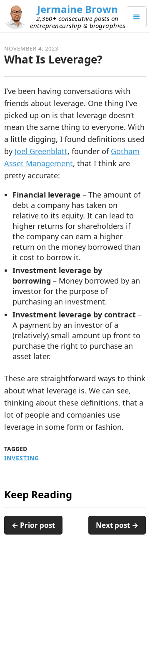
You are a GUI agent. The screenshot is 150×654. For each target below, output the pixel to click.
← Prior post (33, 525)
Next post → (117, 525)
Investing (21, 458)
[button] (137, 16)
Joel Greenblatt (41, 151)
